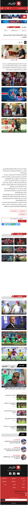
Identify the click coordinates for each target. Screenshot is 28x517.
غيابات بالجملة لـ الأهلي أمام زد (10, 418)
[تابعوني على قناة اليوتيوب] (14, 17)
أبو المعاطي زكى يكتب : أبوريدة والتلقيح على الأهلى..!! (11, 457)
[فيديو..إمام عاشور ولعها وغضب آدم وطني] (21, 413)
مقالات (22, 434)
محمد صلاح (22, 210)
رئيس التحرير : (22, 8)
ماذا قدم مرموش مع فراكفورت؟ (21, 259)
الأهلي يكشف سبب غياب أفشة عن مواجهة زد (10, 427)
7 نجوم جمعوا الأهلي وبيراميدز (19, 344)
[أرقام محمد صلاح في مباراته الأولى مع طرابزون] (13, 79)
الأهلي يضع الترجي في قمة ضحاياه (8, 251)
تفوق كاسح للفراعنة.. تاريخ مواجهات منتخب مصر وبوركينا (21, 251)
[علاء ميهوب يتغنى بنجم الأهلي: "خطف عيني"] (21, 405)
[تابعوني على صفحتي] (14, 21)
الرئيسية (24, 27)
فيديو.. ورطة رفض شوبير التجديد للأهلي (15, 388)
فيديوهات (4, 481)
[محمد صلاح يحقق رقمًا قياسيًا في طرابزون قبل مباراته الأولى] (13, 110)
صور (5, 484)
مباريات (23, 487)
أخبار (24, 481)
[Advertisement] (14, 150)
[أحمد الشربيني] (23, 441)
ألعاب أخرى (4, 478)
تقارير (14, 27)
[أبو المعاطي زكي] (23, 457)
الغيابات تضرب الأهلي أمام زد (10, 395)
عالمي (14, 484)
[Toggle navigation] (26, 11)
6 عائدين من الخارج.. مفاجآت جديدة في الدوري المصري (15, 359)
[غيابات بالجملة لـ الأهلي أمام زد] (21, 421)
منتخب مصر (14, 210)
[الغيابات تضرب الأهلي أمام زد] (21, 397)
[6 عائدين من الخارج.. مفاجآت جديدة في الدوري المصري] (13, 354)
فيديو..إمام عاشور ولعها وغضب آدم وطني (10, 411)
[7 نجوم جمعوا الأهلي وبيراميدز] (13, 338)
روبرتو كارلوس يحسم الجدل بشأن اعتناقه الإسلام (15, 328)
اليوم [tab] (12, 366)
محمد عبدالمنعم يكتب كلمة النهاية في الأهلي (20, 243)
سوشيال (13, 481)
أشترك (3, 499)
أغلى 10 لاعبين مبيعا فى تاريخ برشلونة (14, 100)
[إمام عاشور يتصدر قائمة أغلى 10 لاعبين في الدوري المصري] (13, 125)
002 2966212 (22, 495)
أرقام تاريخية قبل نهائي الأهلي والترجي (8, 259)
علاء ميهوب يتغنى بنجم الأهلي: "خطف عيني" (10, 404)
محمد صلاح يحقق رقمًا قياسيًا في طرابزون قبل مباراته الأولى (14, 115)
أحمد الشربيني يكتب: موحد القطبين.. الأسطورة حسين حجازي (12, 442)
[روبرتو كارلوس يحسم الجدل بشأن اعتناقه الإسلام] (13, 323)
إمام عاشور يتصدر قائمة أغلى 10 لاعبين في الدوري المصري (14, 131)
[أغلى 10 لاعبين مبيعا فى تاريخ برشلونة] (13, 94)
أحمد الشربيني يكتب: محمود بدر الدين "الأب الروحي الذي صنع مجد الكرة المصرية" (12, 449)
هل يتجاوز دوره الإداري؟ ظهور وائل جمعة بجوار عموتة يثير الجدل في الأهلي (14, 313)
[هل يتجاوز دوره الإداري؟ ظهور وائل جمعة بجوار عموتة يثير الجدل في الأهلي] (13, 307)
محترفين (14, 478)
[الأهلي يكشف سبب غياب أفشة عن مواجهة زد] (21, 428)
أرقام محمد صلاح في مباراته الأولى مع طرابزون (14, 84)
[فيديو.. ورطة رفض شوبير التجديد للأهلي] (14, 378)
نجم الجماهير (22, 214)
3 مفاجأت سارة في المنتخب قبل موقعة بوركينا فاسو (8, 243)
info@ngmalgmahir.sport (20, 493)
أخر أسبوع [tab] (4, 366)
